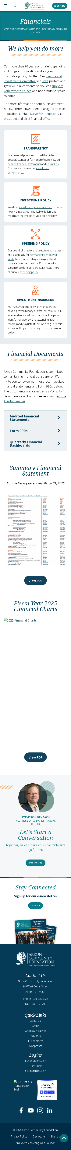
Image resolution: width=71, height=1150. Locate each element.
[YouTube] (30, 1110)
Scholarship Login (35, 1070)
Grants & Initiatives (35, 1030)
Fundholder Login (35, 1060)
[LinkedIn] (49, 1110)
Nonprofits (35, 1045)
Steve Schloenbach (43, 113)
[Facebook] (21, 1110)
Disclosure (39, 1136)
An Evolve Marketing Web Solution (35, 1143)
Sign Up (35, 905)
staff (45, 81)
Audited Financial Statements (24, 417)
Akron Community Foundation (34, 5)
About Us (35, 1020)
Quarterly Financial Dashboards (26, 443)
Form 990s (52, 164)
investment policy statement (35, 207)
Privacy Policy (19, 1136)
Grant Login (35, 1065)
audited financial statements (24, 164)
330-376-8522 (40, 998)
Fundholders (35, 1040)
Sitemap (55, 1136)
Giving (35, 1025)
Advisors (36, 1035)
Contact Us (35, 862)
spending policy (29, 272)
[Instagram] (40, 1110)
